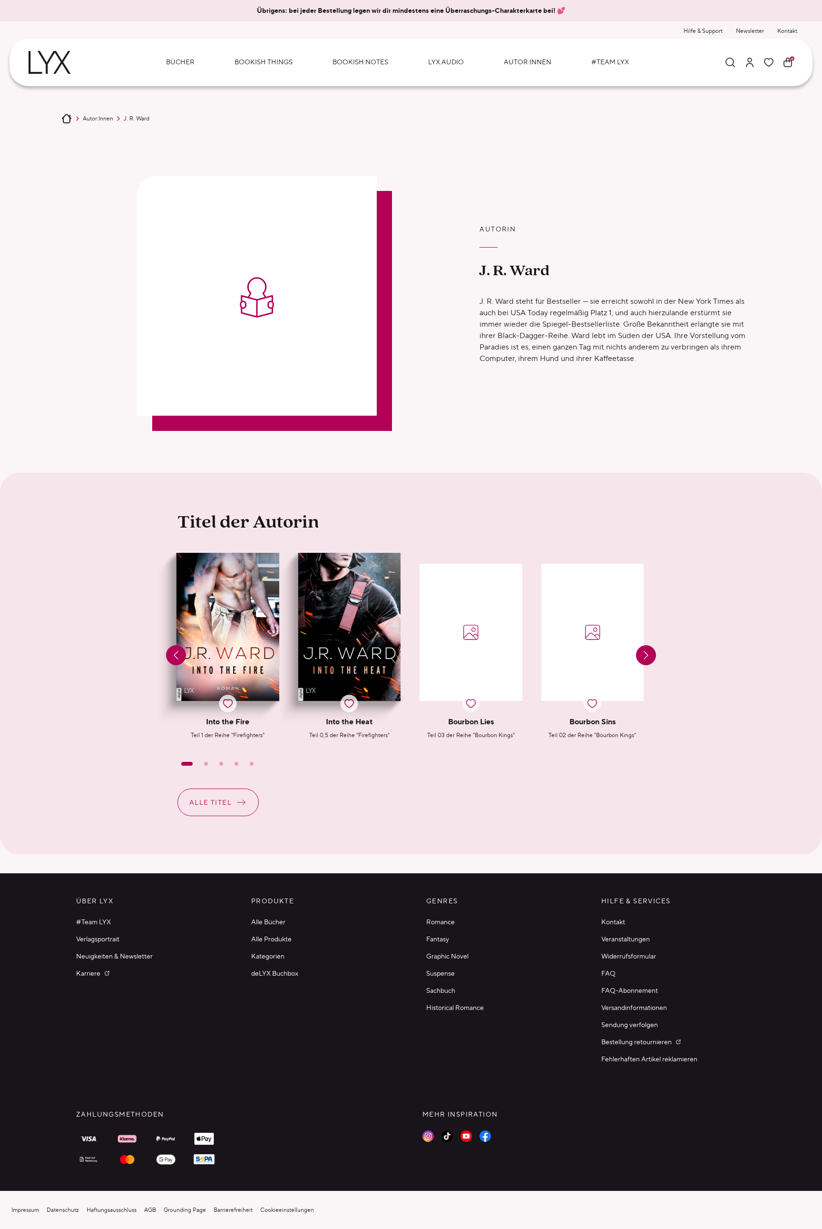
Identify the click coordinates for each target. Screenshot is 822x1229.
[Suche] (730, 62)
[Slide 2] (206, 763)
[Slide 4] (236, 763)
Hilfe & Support (703, 31)
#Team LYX (93, 922)
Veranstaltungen (625, 939)
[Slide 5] (251, 763)
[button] (227, 646)
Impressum (25, 1210)
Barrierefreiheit (233, 1210)
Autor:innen (98, 118)
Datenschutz (63, 1210)
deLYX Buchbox (274, 973)
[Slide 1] (186, 763)
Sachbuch (440, 990)
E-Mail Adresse (619, 1106)
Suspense (440, 973)
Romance (440, 922)
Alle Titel (210, 802)
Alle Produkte (271, 939)
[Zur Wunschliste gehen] (768, 62)
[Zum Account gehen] (749, 62)
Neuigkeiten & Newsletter (114, 956)
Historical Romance (455, 1007)
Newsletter (750, 31)
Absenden (628, 1195)
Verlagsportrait (97, 939)
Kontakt (787, 31)
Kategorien (267, 956)
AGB (150, 1210)
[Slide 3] (221, 763)
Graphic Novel (447, 956)
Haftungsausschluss (112, 1210)
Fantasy (437, 939)
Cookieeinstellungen (287, 1210)
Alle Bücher (268, 922)
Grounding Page (185, 1210)
